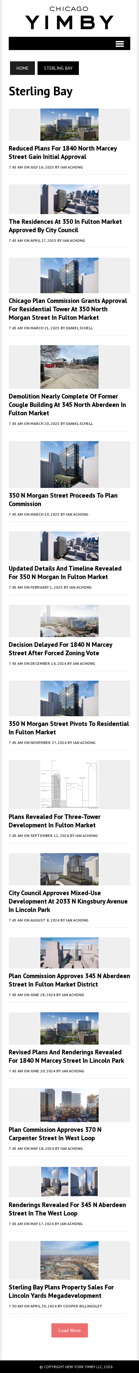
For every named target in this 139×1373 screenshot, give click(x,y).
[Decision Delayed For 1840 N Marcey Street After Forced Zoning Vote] (69, 632)
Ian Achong (71, 167)
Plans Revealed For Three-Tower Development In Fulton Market (55, 820)
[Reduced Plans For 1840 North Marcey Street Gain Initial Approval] (69, 136)
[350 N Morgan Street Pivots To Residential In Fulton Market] (69, 712)
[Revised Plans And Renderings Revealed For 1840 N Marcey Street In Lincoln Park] (69, 1040)
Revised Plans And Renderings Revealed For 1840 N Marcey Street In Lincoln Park (66, 1056)
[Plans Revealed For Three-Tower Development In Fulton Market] (69, 805)
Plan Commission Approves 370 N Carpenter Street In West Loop (55, 1133)
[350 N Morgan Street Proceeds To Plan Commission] (69, 483)
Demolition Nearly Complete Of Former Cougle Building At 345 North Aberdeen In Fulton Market (67, 404)
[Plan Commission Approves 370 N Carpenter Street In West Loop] (69, 1118)
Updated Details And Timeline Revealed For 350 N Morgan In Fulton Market (65, 572)
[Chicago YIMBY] (69, 18)
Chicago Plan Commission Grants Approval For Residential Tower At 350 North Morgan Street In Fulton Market (68, 309)
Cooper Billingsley (82, 1306)
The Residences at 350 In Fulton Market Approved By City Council (65, 225)
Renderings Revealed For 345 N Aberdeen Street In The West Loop (67, 1209)
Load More (70, 1330)
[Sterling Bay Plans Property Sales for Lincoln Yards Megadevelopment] (69, 1275)
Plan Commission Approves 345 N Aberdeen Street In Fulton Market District (69, 980)
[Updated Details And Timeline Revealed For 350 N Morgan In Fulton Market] (69, 556)
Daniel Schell (79, 327)
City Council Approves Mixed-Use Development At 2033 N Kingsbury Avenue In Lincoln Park (68, 901)
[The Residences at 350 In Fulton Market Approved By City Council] (69, 209)
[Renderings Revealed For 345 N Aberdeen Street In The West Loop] (69, 1193)
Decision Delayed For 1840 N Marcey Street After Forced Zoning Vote (60, 648)
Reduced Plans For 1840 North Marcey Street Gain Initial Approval (63, 152)
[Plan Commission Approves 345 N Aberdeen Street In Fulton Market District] (69, 964)
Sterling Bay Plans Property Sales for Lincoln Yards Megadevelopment (61, 1291)
